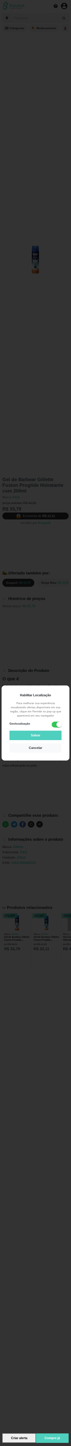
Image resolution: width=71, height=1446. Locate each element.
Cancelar (35, 748)
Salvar (35, 735)
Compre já (52, 1438)
